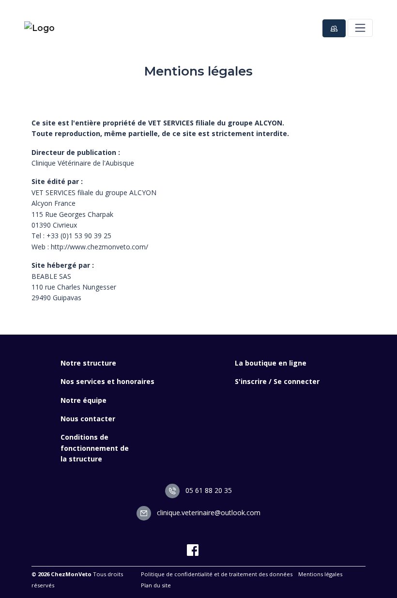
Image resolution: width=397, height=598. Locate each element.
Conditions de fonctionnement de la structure (95, 447)
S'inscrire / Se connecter (277, 381)
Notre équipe (84, 400)
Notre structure (88, 363)
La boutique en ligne (270, 363)
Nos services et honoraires (107, 381)
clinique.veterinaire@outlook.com (207, 512)
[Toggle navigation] (360, 27)
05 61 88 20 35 (207, 490)
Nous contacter (88, 418)
